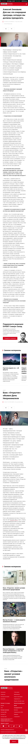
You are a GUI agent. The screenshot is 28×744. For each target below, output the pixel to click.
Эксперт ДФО (4, 712)
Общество (5, 366)
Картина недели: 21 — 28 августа (11, 368)
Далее (4, 390)
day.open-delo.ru (14, 519)
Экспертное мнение (7, 618)
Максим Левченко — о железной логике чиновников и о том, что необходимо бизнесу (13, 650)
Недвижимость (17, 698)
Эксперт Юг (3, 714)
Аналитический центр (19, 703)
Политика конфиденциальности (7, 729)
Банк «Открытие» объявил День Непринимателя (12, 395)
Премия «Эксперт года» (19, 701)
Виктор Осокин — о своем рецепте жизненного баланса (14, 620)
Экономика (3, 692)
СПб (2, 707)
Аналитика (3, 698)
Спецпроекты (17, 716)
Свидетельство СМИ (18, 712)
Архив (15, 705)
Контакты (16, 709)
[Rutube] (14, 726)
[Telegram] (19, 726)
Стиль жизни (16, 692)
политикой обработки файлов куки (18, 738)
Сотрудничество (18, 707)
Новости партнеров (8, 586)
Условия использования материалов (8, 731)
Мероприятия (17, 694)
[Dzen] (3, 726)
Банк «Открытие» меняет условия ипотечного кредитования (14, 588)
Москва (2, 705)
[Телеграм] (6, 28)
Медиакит (16, 714)
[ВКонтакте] (11, 28)
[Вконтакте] (8, 726)
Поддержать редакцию (10, 338)
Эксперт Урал (4, 716)
